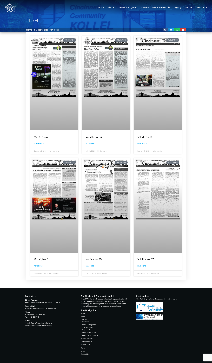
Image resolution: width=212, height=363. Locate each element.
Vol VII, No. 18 (144, 136)
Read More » (39, 144)
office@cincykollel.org (43, 323)
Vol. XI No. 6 (41, 136)
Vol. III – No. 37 (145, 259)
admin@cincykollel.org (43, 325)
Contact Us (30, 296)
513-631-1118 (40, 315)
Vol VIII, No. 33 (94, 136)
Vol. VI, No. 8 (41, 259)
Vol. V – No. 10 (94, 259)
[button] (165, 29)
